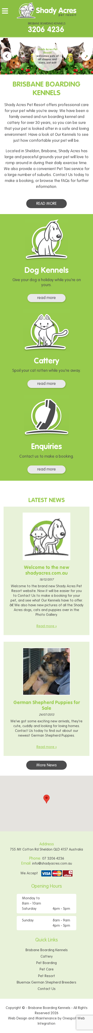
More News (46, 765)
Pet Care (47, 969)
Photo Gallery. (47, 615)
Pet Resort (46, 976)
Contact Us (47, 989)
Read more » (46, 626)
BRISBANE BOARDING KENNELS (46, 28)
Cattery (47, 956)
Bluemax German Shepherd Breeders (46, 982)
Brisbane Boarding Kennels (47, 950)
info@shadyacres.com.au (52, 863)
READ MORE (46, 204)
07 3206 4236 (53, 858)
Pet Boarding (46, 963)
